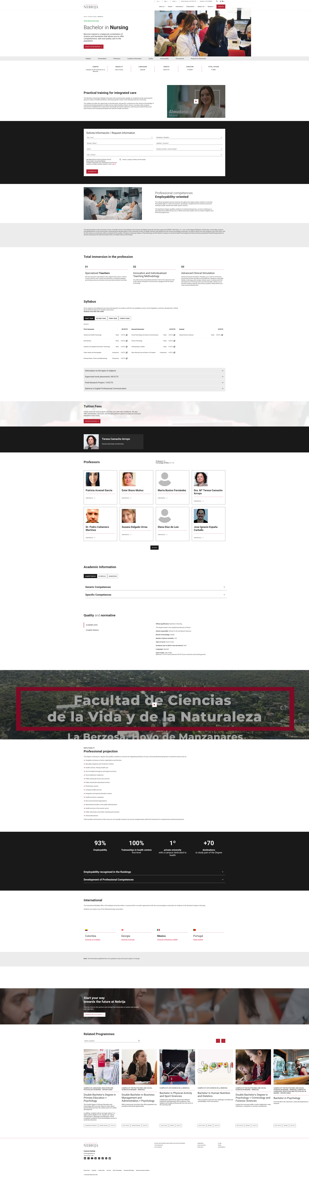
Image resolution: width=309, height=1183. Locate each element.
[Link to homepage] (91, 6)
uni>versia (108, 1170)
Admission (200, 1143)
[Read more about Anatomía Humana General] (222, 335)
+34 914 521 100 (88, 1155)
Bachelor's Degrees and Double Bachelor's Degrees (169, 1143)
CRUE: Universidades (117, 1170)
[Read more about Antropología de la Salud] (174, 347)
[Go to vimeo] (109, 1158)
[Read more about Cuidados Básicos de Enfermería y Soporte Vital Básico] (174, 353)
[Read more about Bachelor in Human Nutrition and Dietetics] (215, 1067)
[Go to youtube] (92, 1158)
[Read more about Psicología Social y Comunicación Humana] (174, 335)
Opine (219, 1145)
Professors (116, 58)
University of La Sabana (92, 939)
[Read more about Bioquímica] (127, 341)
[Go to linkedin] (85, 1158)
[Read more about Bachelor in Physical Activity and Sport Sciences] (177, 1067)
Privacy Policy (87, 1170)
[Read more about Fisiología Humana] (174, 341)
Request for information (198, 58)
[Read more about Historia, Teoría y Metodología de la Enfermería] (127, 358)
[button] (158, 1)
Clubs (219, 1143)
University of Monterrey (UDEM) (167, 939)
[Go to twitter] (88, 1158)
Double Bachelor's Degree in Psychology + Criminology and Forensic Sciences (253, 1097)
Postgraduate (158, 1145)
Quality (151, 58)
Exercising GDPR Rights (129, 1170)
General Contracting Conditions (142, 1170)
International (180, 58)
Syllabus (88, 58)
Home (85, 16)
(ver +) (114, 164)
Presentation (102, 58)
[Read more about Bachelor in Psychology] (291, 1067)
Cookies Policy (101, 1170)
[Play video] (196, 101)
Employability (164, 58)
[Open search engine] (217, 1)
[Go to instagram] (99, 1158)
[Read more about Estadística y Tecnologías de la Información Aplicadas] (127, 347)
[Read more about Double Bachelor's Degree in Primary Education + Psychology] (101, 1067)
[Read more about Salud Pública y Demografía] (127, 353)
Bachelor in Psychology (287, 1098)
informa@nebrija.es (89, 1153)
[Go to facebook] (95, 1158)
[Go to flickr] (106, 1158)
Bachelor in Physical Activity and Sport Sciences (176, 1094)
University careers (92, 16)
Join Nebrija (221, 1147)
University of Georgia (127, 939)
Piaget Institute (198, 939)
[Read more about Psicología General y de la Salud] (127, 335)
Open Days (200, 1147)
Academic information (134, 58)
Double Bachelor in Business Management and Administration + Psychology (138, 1097)
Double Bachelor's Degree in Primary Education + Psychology (100, 1097)
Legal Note (94, 1170)
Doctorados (158, 1147)
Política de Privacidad (139, 159)
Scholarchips (201, 1145)
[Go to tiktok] (102, 1158)
